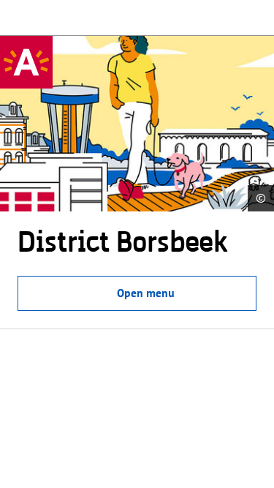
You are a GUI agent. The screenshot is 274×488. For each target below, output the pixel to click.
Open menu (146, 293)
